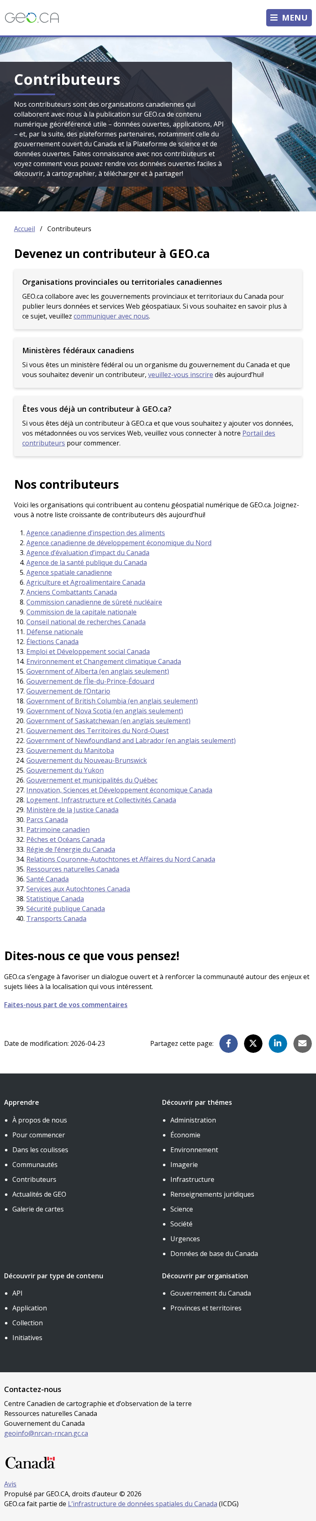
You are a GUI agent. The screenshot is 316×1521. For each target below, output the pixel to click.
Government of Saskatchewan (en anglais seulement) (108, 720)
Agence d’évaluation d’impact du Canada (87, 552)
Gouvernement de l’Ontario (68, 691)
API (17, 1293)
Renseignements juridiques (212, 1194)
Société (181, 1223)
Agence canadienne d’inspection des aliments (95, 532)
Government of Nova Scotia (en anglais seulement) (104, 710)
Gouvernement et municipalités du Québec (92, 780)
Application (29, 1307)
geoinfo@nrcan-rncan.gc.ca (46, 1433)
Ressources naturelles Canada (72, 869)
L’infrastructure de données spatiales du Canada (142, 1503)
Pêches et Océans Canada (65, 839)
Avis (10, 1483)
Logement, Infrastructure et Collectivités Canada (101, 799)
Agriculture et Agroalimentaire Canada (85, 582)
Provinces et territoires (206, 1307)
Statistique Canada (55, 898)
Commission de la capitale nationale (81, 611)
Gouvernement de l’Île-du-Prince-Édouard (90, 681)
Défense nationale (54, 631)
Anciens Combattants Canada (71, 592)
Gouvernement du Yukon (65, 770)
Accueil (24, 228)
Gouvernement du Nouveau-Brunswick (86, 760)
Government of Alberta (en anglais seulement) (97, 671)
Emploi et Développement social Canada (88, 651)
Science (181, 1209)
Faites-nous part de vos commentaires (66, 1004)
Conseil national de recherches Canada (86, 621)
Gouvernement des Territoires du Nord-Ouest (97, 730)
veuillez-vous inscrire (180, 374)
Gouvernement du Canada (210, 1293)
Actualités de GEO (39, 1194)
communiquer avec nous (111, 316)
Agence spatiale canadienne (69, 572)
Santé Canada (47, 879)
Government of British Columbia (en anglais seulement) (112, 700)
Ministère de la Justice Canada (72, 809)
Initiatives (27, 1337)
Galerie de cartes (38, 1209)
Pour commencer (38, 1134)
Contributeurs (34, 1179)
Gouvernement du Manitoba (70, 750)
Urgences (185, 1238)
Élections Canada (52, 641)
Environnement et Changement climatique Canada (103, 661)
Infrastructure (192, 1179)
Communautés (35, 1164)
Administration (193, 1120)
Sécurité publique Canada (65, 908)
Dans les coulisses (40, 1149)
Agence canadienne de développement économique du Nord (118, 542)
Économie (185, 1134)
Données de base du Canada (214, 1253)
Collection (27, 1322)
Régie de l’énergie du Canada (70, 849)
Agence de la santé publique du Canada (86, 562)
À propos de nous (39, 1120)
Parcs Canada (47, 819)
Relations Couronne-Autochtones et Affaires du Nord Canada (120, 859)
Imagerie (184, 1164)
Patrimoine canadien (58, 829)
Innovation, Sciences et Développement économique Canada (119, 789)
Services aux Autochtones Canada (78, 888)
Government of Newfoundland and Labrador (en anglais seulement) (131, 740)
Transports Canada (56, 918)
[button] (228, 1043)
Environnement (194, 1149)
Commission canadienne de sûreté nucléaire (94, 602)
